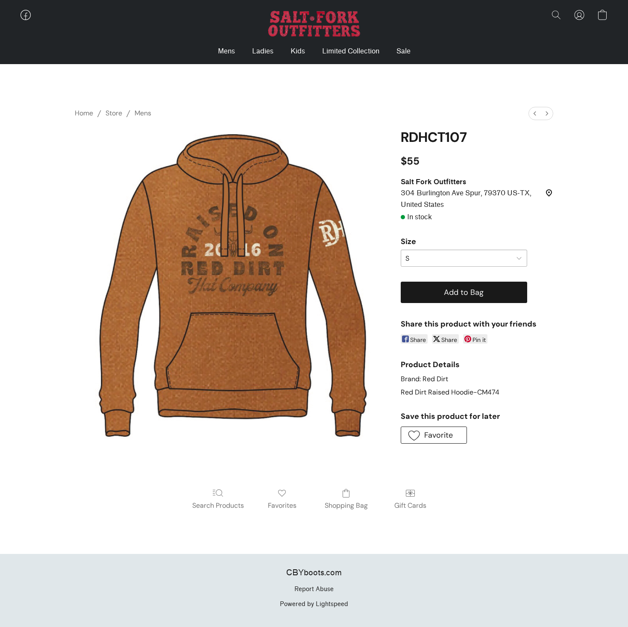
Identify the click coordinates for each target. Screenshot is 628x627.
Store (114, 113)
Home (84, 113)
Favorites (282, 505)
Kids (298, 51)
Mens (226, 51)
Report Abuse (314, 589)
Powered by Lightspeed (314, 604)
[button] (314, 23)
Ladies (262, 51)
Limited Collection (350, 51)
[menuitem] (535, 113)
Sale (403, 51)
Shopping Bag (346, 505)
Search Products (218, 505)
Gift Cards (410, 505)
